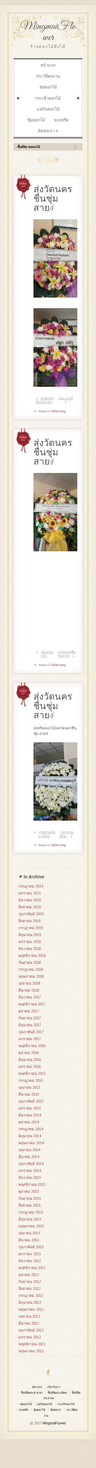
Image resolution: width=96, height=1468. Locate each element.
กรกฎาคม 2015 (30, 1080)
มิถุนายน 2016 (29, 1059)
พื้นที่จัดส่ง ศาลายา (32, 1392)
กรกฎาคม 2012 (30, 1295)
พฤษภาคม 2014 (31, 1142)
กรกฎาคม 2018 (30, 969)
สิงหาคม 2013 (29, 1205)
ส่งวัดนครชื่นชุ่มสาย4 (45, 400)
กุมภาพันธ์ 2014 (31, 1163)
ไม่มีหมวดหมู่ (57, 411)
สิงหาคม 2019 (29, 920)
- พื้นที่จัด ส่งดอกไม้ (28, 147)
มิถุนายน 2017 (29, 1025)
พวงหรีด (61, 120)
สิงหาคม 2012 (29, 1288)
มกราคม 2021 (29, 893)
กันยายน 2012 (29, 1281)
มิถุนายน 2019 (29, 934)
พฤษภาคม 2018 (31, 976)
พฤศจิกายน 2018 (32, 955)
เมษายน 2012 (29, 1316)
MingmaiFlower (48, 32)
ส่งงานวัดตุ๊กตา (66, 834)
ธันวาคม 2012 (29, 1260)
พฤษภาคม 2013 (31, 1226)
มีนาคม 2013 (28, 1240)
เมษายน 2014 (29, 1149)
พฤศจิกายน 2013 (32, 1184)
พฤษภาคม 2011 (31, 1351)
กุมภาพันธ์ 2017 (31, 1031)
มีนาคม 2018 (28, 990)
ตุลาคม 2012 (28, 1274)
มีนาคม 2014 (28, 1156)
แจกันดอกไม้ (48, 109)
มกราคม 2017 (29, 1038)
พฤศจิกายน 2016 (32, 1045)
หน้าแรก (48, 65)
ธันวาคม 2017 (29, 997)
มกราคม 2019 (29, 941)
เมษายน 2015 (29, 1087)
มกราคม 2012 (29, 1337)
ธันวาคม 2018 (29, 948)
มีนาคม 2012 (28, 1323)
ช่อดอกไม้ (48, 87)
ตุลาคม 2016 (28, 1052)
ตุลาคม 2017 (28, 1011)
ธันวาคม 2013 (29, 1177)
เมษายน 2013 (29, 1233)
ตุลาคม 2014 (28, 1122)
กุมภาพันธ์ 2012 (31, 1330)
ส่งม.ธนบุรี (66, 398)
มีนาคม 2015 (28, 1094)
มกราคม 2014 (29, 1170)
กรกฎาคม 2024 (30, 886)
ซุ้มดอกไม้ (36, 120)
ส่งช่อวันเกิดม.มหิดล (46, 834)
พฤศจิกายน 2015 (32, 1073)
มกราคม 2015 (29, 1108)
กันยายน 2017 (29, 1018)
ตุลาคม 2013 (28, 1191)
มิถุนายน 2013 (29, 1219)
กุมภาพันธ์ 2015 (31, 1101)
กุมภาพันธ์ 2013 (31, 1247)
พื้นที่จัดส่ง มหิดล (57, 1392)
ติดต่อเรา (46, 131)
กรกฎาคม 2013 (30, 1212)
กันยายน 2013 (29, 1198)
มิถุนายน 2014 (29, 1136)
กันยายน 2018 (29, 962)
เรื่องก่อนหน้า (47, 654)
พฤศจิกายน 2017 (32, 1004)
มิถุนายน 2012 (29, 1302)
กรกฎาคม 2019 (30, 927)
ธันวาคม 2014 (29, 1115)
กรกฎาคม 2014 (30, 1129)
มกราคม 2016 (29, 1066)
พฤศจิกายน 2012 (32, 1267)
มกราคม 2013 (29, 1253)
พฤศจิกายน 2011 (32, 1344)
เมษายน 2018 (29, 983)
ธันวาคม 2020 (29, 900)
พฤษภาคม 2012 (31, 1309)
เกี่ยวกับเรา (53, 1387)
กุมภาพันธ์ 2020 (31, 914)
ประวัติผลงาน (48, 76)
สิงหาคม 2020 (29, 907)
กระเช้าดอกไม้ (48, 98)
